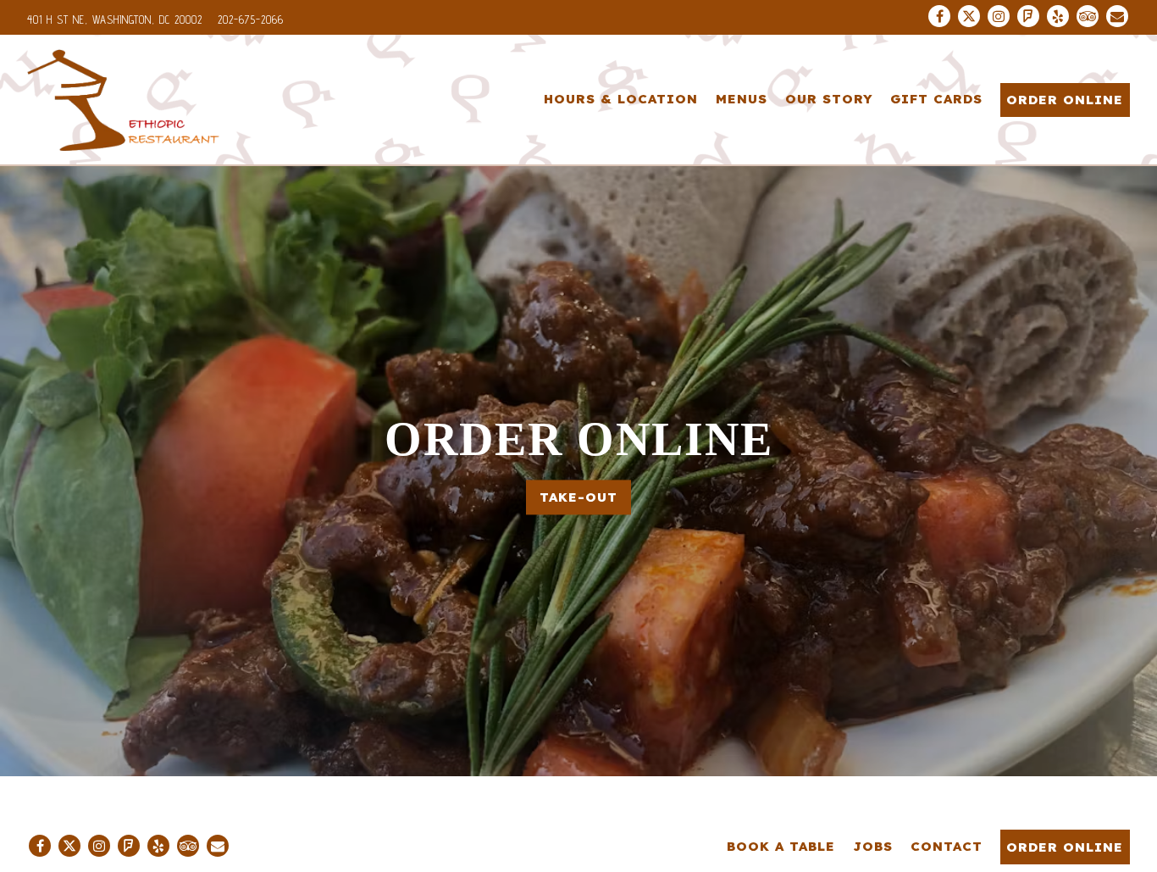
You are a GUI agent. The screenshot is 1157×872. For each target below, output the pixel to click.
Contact (947, 846)
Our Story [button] (828, 99)
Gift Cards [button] (936, 99)
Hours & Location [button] (621, 99)
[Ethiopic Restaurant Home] (124, 99)
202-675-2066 (251, 20)
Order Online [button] (1064, 100)
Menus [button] (741, 99)
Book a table (781, 846)
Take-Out (578, 497)
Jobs (873, 846)
